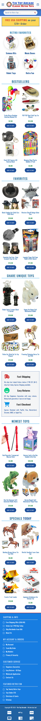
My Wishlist (9, 651)
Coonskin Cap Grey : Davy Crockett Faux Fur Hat (10, 258)
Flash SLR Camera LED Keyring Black (10, 161)
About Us (9, 633)
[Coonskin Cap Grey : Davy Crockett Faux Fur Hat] (11, 240)
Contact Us (9, 677)
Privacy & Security (12, 655)
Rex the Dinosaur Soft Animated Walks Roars (11, 501)
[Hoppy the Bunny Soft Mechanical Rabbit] (30, 293)
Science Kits (11, 53)
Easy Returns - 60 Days (13, 670)
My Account (10, 644)
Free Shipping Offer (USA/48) (15, 622)
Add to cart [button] (10, 126)
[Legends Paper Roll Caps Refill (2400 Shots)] (30, 240)
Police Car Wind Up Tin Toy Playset (10, 355)
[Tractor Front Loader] (11, 580)
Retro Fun (30, 73)
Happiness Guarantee (13, 667)
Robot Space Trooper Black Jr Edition (10, 310)
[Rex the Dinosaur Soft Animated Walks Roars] (11, 483)
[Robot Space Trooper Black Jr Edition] (11, 293)
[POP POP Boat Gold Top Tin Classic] (30, 99)
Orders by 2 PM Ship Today (14, 626)
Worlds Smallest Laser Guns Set (30, 553)
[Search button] (35, 12)
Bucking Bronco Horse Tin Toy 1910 (10, 553)
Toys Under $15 (11, 692)
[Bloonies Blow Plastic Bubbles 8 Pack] (30, 143)
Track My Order (11, 648)
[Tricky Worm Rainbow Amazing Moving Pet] (11, 99)
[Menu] (3, 4)
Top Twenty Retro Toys (13, 689)
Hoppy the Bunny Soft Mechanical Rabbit (30, 310)
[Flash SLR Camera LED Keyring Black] (11, 143)
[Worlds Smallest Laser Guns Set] (30, 535)
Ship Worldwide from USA (14, 629)
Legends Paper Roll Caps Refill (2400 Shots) (30, 258)
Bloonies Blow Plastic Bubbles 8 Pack (30, 161)
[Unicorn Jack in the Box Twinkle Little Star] (30, 438)
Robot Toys (11, 73)
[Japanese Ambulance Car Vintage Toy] (30, 580)
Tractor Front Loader (10, 597)
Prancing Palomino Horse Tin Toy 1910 (30, 355)
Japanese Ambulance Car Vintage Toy (30, 598)
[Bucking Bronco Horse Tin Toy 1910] (11, 535)
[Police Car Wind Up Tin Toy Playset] (11, 337)
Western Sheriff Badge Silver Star (30, 213)
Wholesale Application (13, 674)
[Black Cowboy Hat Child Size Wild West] (11, 196)
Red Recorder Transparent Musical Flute (10, 456)
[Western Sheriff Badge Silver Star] (30, 196)
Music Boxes (30, 53)
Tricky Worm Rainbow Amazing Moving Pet (10, 116)
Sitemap (8, 700)
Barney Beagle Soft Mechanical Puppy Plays (30, 501)
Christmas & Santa (12, 696)
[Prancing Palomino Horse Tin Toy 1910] (30, 337)
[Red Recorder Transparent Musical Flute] (11, 438)
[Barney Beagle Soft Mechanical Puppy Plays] (30, 483)
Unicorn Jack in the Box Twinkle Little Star (30, 456)
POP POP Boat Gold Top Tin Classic (30, 116)
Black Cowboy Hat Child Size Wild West (10, 213)
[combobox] (18, 12)
